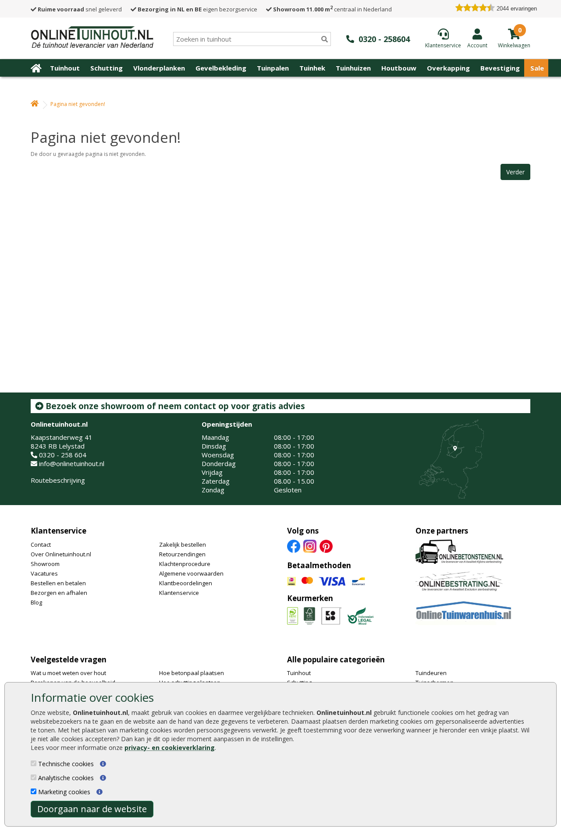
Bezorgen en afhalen (59, 593)
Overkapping (448, 68)
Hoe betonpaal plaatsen (191, 673)
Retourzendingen (182, 554)
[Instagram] (309, 545)
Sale (537, 68)
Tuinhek (312, 68)
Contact (41, 544)
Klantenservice (58, 531)
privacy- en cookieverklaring (169, 747)
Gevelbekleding (220, 68)
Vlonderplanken (159, 68)
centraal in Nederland (332, 9)
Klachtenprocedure (184, 564)
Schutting (106, 68)
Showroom (45, 564)
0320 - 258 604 (62, 454)
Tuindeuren (431, 673)
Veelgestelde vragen (69, 659)
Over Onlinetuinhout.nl (61, 554)
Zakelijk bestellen (182, 544)
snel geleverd (80, 9)
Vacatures (44, 573)
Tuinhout (65, 68)
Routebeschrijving (58, 480)
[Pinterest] (326, 545)
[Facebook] (293, 545)
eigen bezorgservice (197, 9)
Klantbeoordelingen (185, 583)
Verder (515, 172)
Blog (36, 602)
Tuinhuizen (353, 68)
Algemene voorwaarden (191, 573)
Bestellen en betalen (58, 583)
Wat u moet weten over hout (68, 673)
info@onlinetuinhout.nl (71, 463)
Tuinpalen (273, 68)
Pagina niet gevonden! (77, 104)
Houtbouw (398, 68)
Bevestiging (500, 68)
